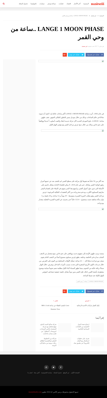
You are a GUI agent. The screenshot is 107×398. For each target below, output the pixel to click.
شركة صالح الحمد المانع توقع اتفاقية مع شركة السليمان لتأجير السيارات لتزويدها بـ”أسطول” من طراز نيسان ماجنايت (48, 329)
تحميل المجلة (23, 4)
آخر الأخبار (77, 4)
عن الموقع (66, 372)
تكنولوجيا (34, 4)
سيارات (42, 4)
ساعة (85, 281)
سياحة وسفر (51, 4)
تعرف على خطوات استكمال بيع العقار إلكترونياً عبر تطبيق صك (81, 341)
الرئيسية (86, 4)
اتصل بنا (30, 372)
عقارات (61, 4)
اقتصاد (69, 4)
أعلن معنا (37, 372)
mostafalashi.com (35, 392)
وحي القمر (79, 281)
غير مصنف (93, 15)
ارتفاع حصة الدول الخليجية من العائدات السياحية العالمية (82, 327)
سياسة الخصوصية (46, 372)
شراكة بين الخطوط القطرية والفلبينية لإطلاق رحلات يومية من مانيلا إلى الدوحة (48, 342)
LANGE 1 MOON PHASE (96, 281)
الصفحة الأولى (75, 372)
